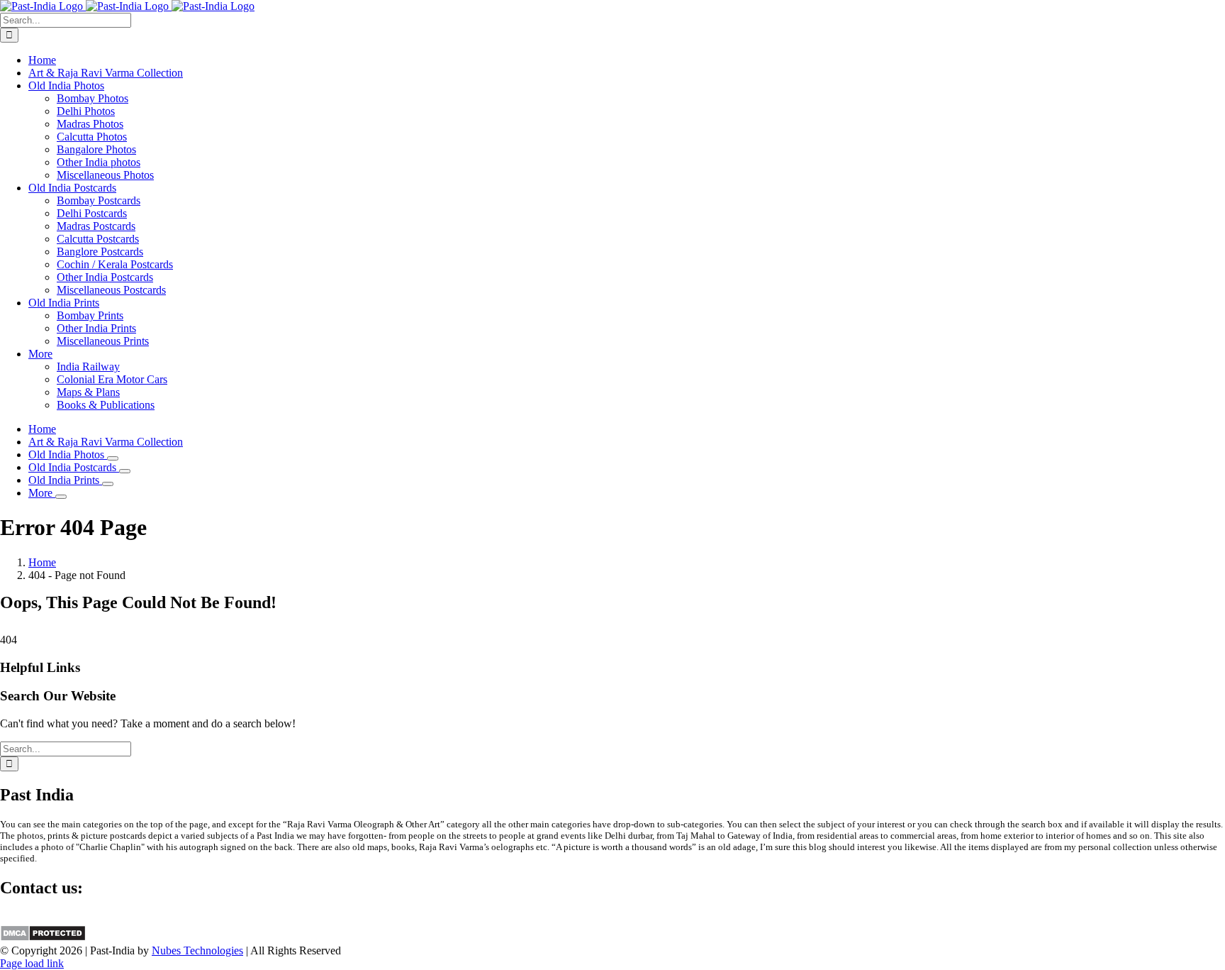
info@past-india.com (47, 918)
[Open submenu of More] (61, 497)
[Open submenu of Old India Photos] (112, 458)
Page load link (32, 963)
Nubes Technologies (197, 950)
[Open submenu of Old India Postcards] (124, 471)
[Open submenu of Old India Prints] (107, 484)
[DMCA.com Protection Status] (43, 938)
